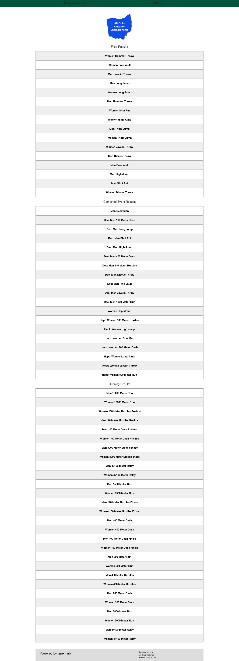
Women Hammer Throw (119, 56)
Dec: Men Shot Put (119, 238)
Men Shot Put (119, 183)
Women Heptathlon (119, 311)
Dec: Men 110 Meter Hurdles (119, 265)
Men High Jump (119, 174)
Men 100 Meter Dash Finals (119, 538)
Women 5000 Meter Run (119, 620)
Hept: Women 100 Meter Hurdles (119, 320)
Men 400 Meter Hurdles (120, 575)
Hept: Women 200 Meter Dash (119, 347)
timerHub (64, 653)
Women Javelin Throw (119, 147)
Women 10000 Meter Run (119, 402)
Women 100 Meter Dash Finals (119, 548)
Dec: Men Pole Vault (119, 284)
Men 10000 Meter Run (119, 393)
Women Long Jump (119, 92)
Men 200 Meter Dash (119, 593)
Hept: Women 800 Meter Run (119, 375)
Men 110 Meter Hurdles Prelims (119, 420)
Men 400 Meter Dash (119, 520)
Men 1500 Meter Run (119, 484)
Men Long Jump (119, 83)
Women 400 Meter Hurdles (119, 584)
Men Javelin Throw (119, 74)
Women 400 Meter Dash (119, 529)
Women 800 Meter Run (119, 566)
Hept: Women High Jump (119, 329)
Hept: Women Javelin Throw (119, 365)
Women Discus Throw (119, 192)
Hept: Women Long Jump (119, 356)
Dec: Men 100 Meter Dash (119, 220)
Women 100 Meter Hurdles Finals (119, 511)
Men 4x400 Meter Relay (120, 629)
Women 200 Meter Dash (119, 602)
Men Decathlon (119, 211)
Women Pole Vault (119, 65)
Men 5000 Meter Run (119, 611)
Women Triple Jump (119, 138)
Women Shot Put (119, 110)
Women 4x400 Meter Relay (119, 639)
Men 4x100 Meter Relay (120, 466)
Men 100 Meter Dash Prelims (119, 429)
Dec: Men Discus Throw (119, 274)
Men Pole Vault (119, 165)
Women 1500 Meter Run (119, 493)
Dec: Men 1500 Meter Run (119, 302)
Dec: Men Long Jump (120, 229)
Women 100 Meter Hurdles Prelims (120, 411)
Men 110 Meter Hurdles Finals (119, 502)
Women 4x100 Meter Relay (119, 475)
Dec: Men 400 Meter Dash (119, 256)
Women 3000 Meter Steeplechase (119, 457)
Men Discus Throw (119, 156)
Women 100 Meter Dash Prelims (119, 438)
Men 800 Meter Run (119, 557)
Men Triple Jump (119, 129)
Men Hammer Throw (119, 101)
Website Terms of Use (147, 657)
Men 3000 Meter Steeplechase (119, 447)
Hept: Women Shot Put (119, 338)
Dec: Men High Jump (119, 247)
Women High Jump (119, 119)
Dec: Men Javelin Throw (119, 293)
